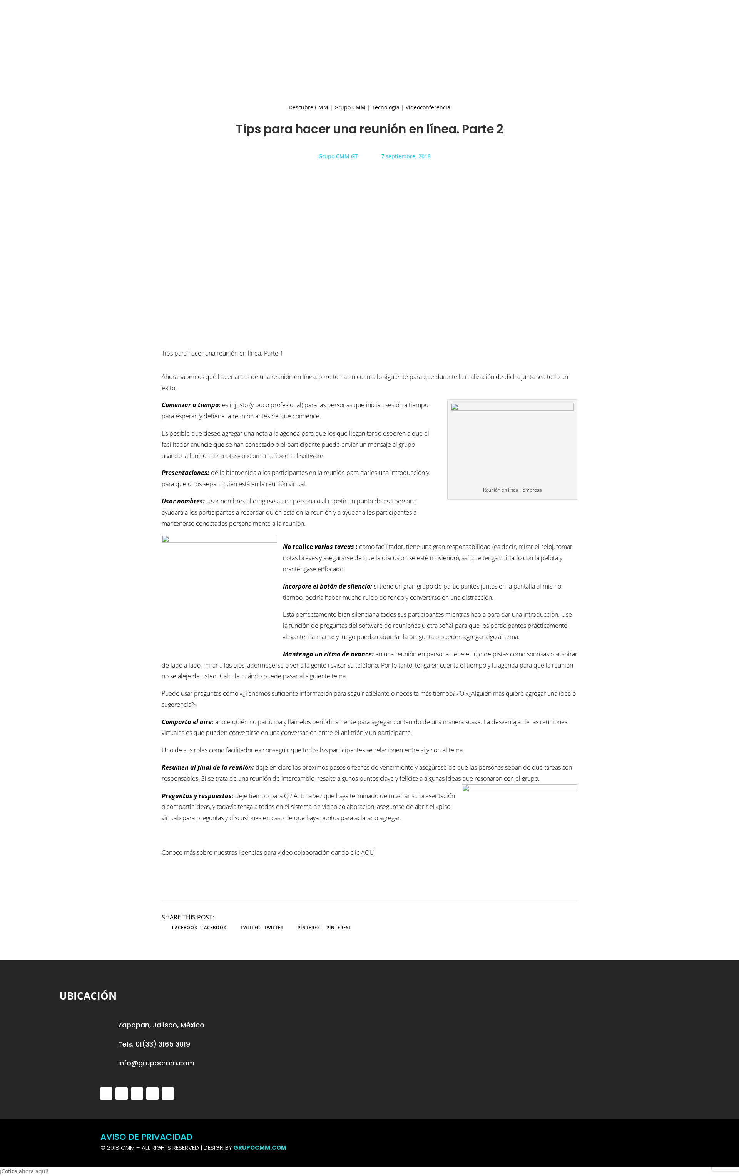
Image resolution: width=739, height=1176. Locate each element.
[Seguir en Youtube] (168, 1093)
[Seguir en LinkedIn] (152, 1093)
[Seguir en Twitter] (106, 1093)
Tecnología (386, 107)
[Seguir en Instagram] (137, 1093)
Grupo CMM (350, 107)
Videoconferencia (428, 107)
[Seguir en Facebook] (121, 1093)
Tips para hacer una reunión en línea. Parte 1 (223, 353)
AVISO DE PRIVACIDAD (146, 1137)
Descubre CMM (308, 107)
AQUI (368, 852)
